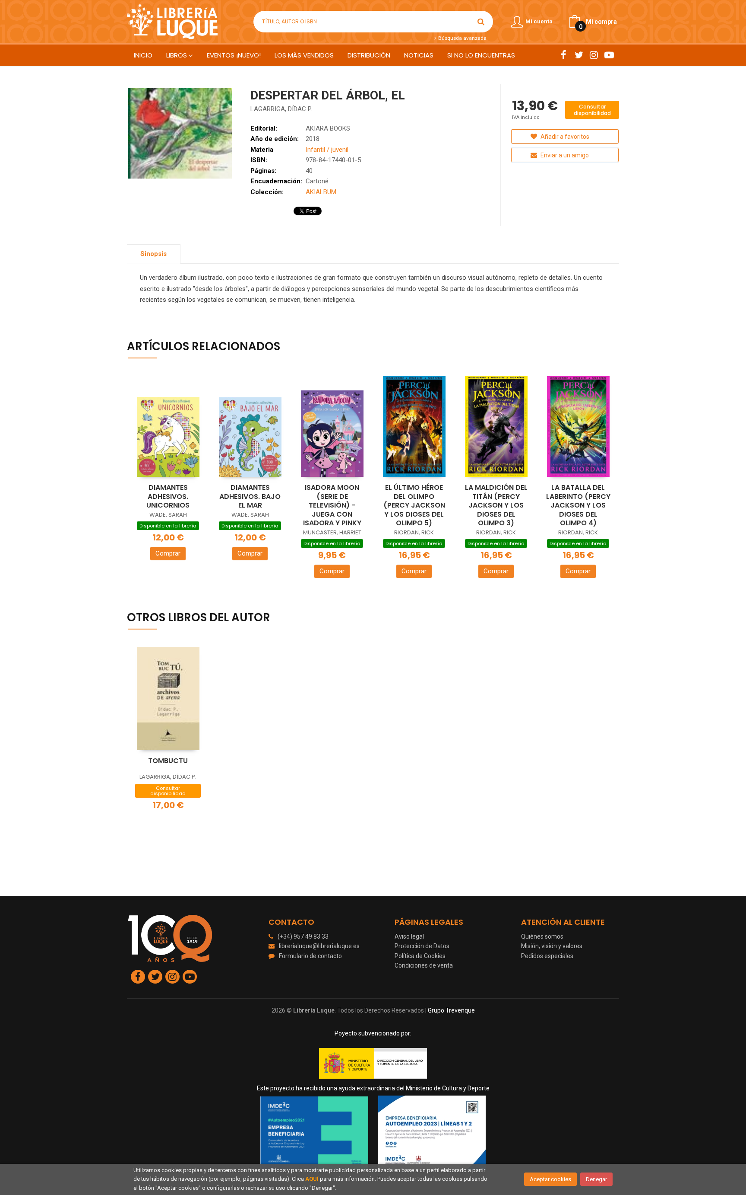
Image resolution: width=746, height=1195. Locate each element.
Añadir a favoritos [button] (564, 136)
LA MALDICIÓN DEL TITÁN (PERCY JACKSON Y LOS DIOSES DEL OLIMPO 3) (496, 505)
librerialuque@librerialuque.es (319, 946)
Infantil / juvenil (327, 149)
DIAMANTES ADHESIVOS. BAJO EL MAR (250, 496)
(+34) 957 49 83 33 (303, 936)
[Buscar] (481, 21)
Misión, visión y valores (551, 946)
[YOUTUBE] (609, 55)
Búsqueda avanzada (461, 38)
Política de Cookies (420, 955)
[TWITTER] (579, 55)
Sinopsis (153, 254)
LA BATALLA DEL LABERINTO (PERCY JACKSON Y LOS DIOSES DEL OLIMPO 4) (578, 505)
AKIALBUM (321, 192)
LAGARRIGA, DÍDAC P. (281, 109)
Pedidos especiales (547, 955)
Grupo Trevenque (451, 1010)
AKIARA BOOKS (328, 128)
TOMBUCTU (168, 761)
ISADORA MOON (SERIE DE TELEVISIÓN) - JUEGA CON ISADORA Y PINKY (332, 505)
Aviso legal (409, 936)
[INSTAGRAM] (594, 55)
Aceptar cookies (550, 1179)
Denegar (596, 1179)
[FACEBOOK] (563, 55)
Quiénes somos (542, 936)
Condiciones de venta (424, 965)
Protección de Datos (422, 946)
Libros (177, 55)
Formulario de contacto (310, 955)
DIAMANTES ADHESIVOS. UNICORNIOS (168, 496)
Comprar (167, 553)
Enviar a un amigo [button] (564, 155)
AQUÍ (312, 1179)
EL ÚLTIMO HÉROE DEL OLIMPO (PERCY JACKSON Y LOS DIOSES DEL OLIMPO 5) (414, 505)
